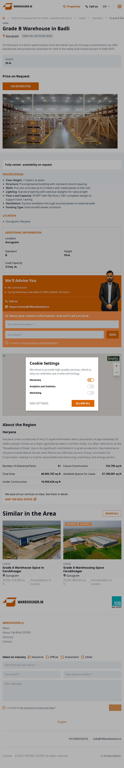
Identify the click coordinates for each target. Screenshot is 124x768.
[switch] (90, 380)
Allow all (83, 403)
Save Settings (39, 403)
